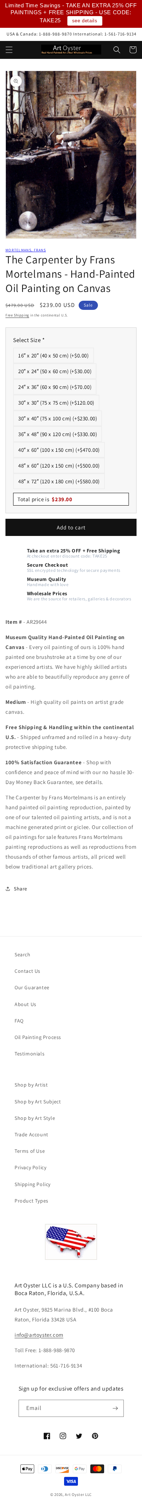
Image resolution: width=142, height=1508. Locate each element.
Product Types (31, 1200)
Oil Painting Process (38, 1037)
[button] (9, 50)
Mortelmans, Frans (25, 250)
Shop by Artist (31, 1084)
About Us (25, 1004)
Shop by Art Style (35, 1118)
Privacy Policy (30, 1167)
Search (23, 954)
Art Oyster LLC (78, 1494)
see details (85, 20)
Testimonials (29, 1053)
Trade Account (31, 1134)
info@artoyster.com (39, 1334)
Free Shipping (17, 315)
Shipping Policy (33, 1184)
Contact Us (27, 971)
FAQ (19, 1020)
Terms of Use (30, 1151)
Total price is (44, 499)
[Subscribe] (115, 1408)
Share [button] (20, 888)
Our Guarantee (32, 987)
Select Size (29, 340)
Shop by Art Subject (38, 1101)
